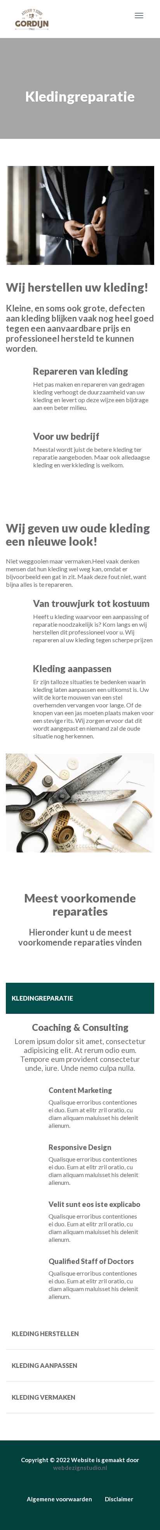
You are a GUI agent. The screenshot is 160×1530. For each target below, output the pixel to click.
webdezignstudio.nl (80, 1467)
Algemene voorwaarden (59, 1498)
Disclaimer (119, 1498)
